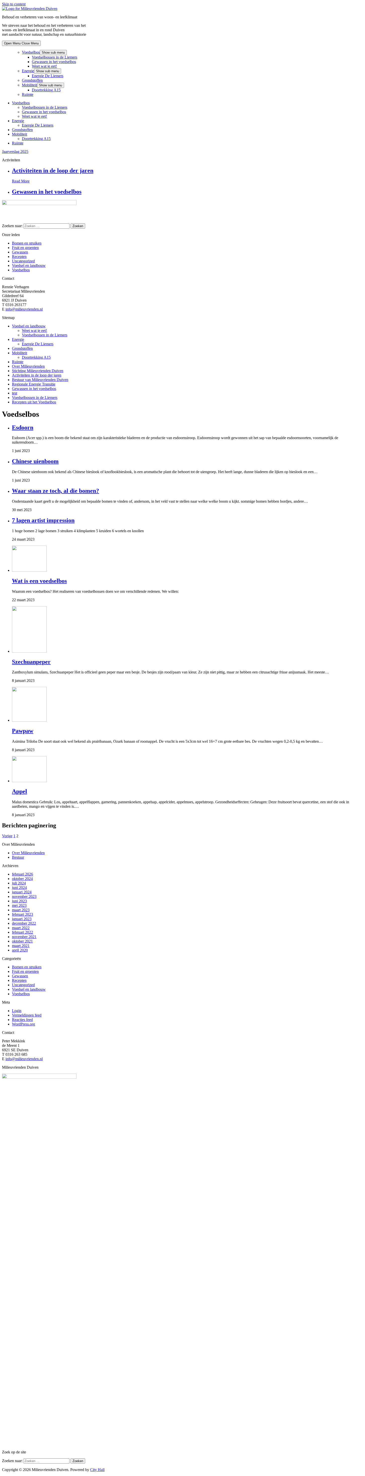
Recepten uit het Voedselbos (34, 402)
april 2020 (20, 950)
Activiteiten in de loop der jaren (52, 170)
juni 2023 (19, 901)
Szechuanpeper (31, 662)
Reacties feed (22, 1020)
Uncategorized (23, 261)
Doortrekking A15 (46, 90)
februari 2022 (22, 932)
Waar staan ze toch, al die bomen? (55, 491)
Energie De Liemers (47, 76)
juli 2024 (19, 883)
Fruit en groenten (25, 248)
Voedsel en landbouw (29, 265)
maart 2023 (21, 910)
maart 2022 (21, 928)
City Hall (97, 1470)
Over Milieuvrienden (28, 366)
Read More (21, 181)
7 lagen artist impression (43, 520)
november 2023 (24, 896)
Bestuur (18, 857)
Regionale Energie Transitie (33, 384)
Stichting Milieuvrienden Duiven (37, 371)
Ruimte (27, 94)
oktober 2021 (22, 941)
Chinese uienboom (35, 461)
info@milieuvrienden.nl (24, 309)
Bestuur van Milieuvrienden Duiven (40, 380)
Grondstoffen (32, 80)
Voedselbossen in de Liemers (54, 57)
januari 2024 (22, 892)
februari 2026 (22, 874)
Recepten (19, 256)
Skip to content (14, 4)
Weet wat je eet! (44, 66)
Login (16, 1011)
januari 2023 (22, 919)
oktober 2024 (22, 879)
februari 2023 (22, 914)
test (14, 393)
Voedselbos (31, 52)
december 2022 (24, 923)
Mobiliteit (29, 85)
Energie (28, 71)
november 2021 (24, 937)
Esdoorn (22, 427)
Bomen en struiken (26, 243)
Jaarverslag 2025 (15, 151)
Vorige (7, 836)
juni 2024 (19, 887)
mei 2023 (19, 905)
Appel (19, 791)
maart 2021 (21, 946)
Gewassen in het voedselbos (54, 62)
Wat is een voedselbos (39, 581)
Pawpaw (22, 731)
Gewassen (20, 252)
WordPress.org (23, 1024)
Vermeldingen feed (26, 1015)
